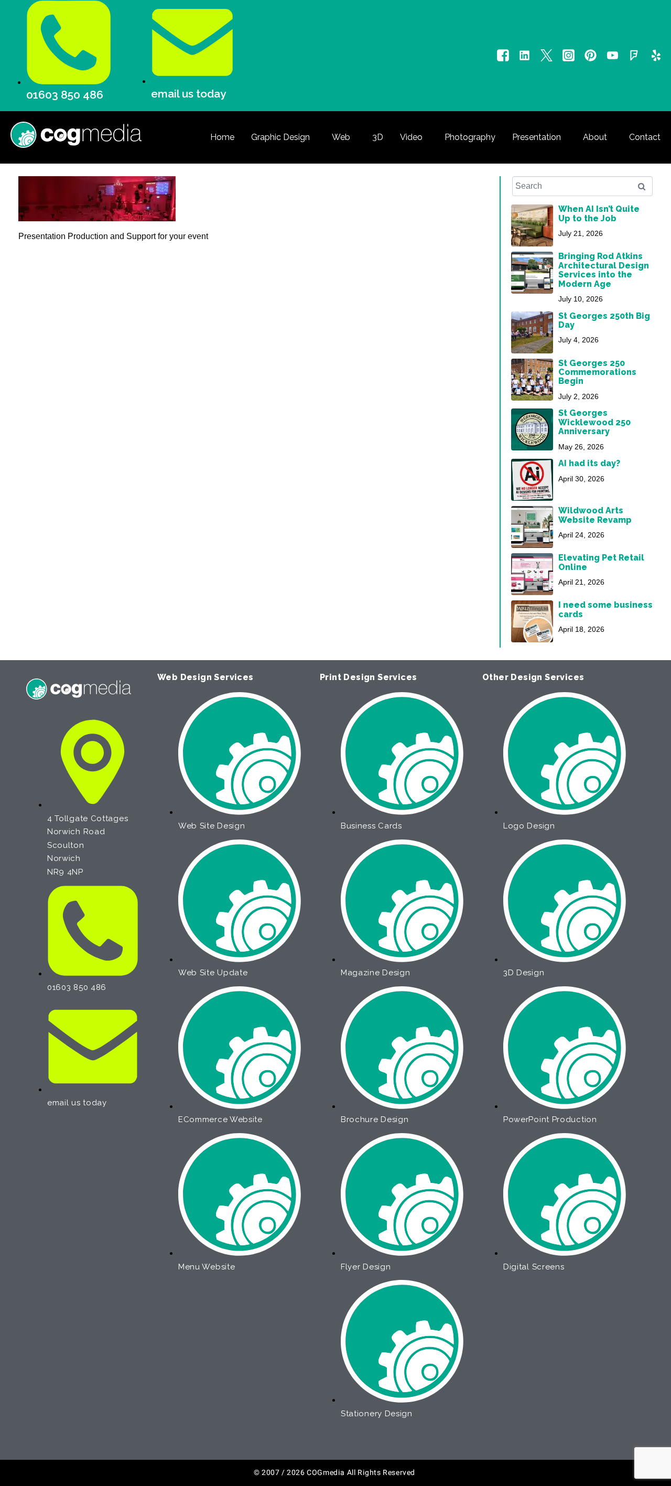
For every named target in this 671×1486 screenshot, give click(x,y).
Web (341, 137)
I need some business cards (605, 609)
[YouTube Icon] (612, 55)
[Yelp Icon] (656, 55)
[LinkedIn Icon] (524, 55)
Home (222, 137)
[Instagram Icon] (568, 55)
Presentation (536, 137)
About (595, 137)
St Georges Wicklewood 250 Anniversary (594, 422)
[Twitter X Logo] (546, 55)
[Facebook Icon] (503, 55)
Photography (470, 137)
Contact (645, 137)
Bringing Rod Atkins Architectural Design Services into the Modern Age (603, 269)
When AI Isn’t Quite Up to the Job (599, 213)
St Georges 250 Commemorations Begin (597, 372)
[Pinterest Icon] (590, 55)
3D (377, 137)
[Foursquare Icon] (634, 55)
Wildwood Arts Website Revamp (595, 514)
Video (411, 137)
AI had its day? (589, 463)
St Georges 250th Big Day (604, 320)
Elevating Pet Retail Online (601, 562)
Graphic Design (280, 137)
